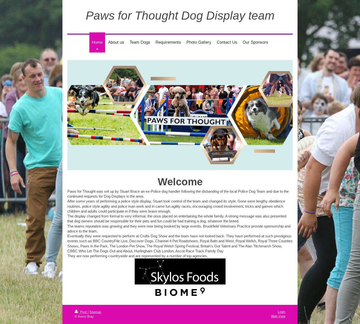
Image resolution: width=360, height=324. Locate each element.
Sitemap (95, 312)
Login (281, 312)
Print (83, 312)
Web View (278, 316)
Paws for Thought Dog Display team (180, 15)
